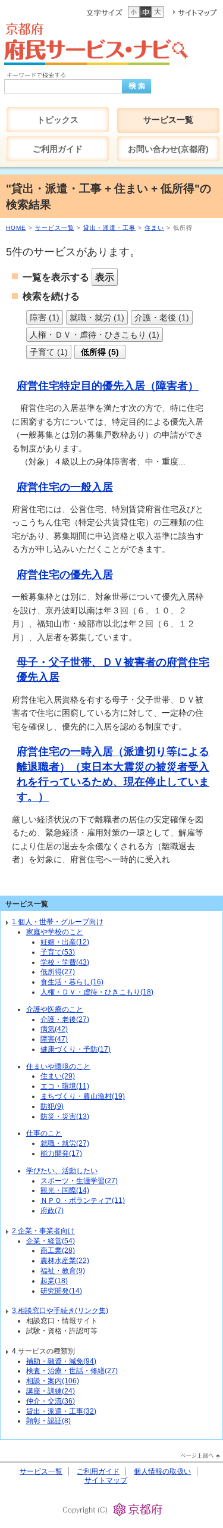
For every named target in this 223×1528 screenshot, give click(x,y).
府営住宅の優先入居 (65, 575)
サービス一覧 (54, 227)
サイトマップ (105, 1480)
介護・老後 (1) (161, 317)
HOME (16, 227)
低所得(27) (57, 972)
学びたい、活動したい (62, 1171)
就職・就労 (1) (97, 317)
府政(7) (52, 1210)
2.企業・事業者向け (43, 1231)
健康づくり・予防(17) (75, 1049)
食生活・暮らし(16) (71, 982)
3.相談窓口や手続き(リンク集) (60, 1310)
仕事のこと (44, 1133)
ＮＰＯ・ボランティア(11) (82, 1200)
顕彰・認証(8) (48, 1421)
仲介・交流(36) (50, 1401)
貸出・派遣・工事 (109, 227)
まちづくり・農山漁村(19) (82, 1096)
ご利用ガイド (98, 1471)
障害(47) (54, 1039)
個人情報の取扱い (162, 1471)
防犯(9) (52, 1106)
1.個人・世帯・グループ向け (57, 922)
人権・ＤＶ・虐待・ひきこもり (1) (94, 334)
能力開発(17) (61, 1153)
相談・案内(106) (52, 1381)
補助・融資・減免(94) (61, 1361)
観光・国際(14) (64, 1190)
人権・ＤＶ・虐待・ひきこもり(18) (96, 992)
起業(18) (54, 1281)
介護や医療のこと (54, 1009)
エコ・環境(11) (64, 1086)
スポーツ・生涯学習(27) (79, 1181)
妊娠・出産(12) (64, 942)
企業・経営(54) (50, 1241)
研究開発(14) (61, 1291)
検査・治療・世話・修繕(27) (72, 1371)
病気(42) (54, 1029)
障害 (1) (44, 317)
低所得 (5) (100, 352)
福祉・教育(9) (62, 1271)
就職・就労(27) (64, 1143)
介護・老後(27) (64, 1019)
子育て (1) (49, 352)
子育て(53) (57, 952)
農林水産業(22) (64, 1260)
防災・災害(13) (64, 1116)
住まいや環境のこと (58, 1066)
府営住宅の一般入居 (65, 487)
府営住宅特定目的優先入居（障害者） (108, 386)
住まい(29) (57, 1076)
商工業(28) (57, 1250)
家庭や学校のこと (54, 932)
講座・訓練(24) (50, 1391)
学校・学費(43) (64, 962)
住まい (154, 227)
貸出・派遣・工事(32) (61, 1411)
